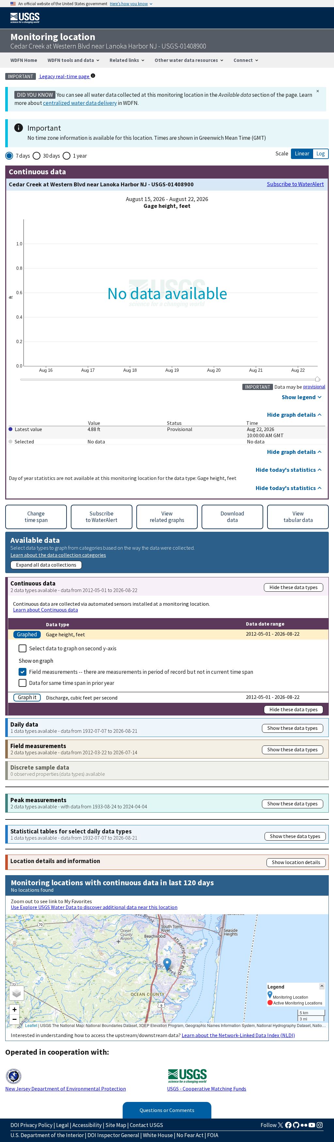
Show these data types (292, 728)
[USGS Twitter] (280, 1127)
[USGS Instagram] (320, 1127)
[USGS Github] (296, 1127)
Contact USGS (146, 1125)
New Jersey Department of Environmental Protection (65, 1088)
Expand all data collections (46, 564)
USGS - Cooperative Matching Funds (206, 1088)
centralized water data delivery (80, 103)
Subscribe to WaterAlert (295, 184)
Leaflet (31, 1025)
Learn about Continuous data (45, 609)
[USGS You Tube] (312, 1127)
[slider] (317, 379)
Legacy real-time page (64, 76)
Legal (62, 1125)
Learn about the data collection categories (58, 555)
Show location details (296, 862)
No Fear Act (190, 1135)
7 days (23, 155)
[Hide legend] (322, 986)
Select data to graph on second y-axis (72, 648)
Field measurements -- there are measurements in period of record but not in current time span (141, 671)
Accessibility (87, 1125)
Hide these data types (293, 587)
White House (158, 1135)
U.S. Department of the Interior (47, 1135)
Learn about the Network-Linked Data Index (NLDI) (238, 1035)
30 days (51, 155)
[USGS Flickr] (304, 1127)
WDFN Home (23, 60)
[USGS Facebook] (288, 1127)
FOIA (212, 1135)
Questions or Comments (167, 1110)
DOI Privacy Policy (31, 1125)
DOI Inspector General (113, 1135)
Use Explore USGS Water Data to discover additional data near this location (94, 907)
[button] (167, 964)
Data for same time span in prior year (71, 683)
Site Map (115, 1125)
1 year (80, 155)
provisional (314, 387)
